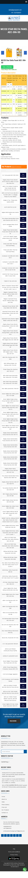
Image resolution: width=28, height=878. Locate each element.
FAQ (14, 849)
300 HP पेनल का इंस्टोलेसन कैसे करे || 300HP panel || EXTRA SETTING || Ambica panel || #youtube (14, 786)
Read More (13, 721)
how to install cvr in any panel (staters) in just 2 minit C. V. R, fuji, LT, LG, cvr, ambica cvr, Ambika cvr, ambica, (13, 780)
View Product (23, 175)
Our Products (5, 810)
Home (3, 796)
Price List (4, 807)
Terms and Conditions (14, 851)
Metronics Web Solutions (18, 865)
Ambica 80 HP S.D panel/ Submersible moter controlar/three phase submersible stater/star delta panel (13, 774)
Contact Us (5, 812)
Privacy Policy (14, 854)
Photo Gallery (5, 804)
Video (3, 802)
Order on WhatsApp (7, 67)
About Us (4, 799)
